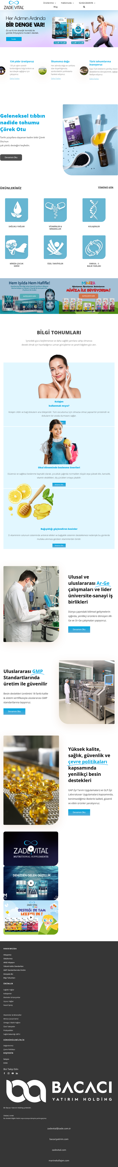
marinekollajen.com (59, 1160)
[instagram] (8, 1073)
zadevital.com (59, 1149)
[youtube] (13, 1073)
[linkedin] (17, 1073)
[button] (84, 7)
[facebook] (4, 1073)
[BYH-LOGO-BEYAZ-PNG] (59, 1078)
